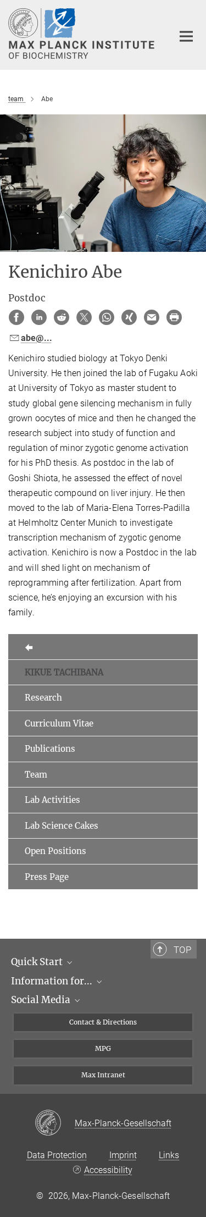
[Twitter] (84, 317)
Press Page (47, 877)
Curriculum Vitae (59, 723)
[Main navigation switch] (186, 36)
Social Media (42, 999)
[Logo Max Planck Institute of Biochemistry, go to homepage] (82, 33)
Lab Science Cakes (61, 825)
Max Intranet (103, 1075)
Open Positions (55, 851)
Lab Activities (52, 800)
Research (43, 697)
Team (36, 774)
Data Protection (57, 1155)
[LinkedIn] (39, 317)
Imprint (123, 1155)
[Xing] (129, 317)
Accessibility (108, 1170)
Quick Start (38, 961)
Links (169, 1155)
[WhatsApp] (106, 317)
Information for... (52, 981)
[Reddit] (61, 317)
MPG (103, 1048)
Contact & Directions (103, 1022)
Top (182, 949)
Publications (50, 749)
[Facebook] (16, 317)
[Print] (174, 317)
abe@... (36, 338)
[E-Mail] (151, 317)
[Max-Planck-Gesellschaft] (55, 1123)
